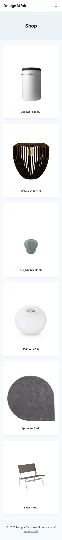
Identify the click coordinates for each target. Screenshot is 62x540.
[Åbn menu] (56, 5)
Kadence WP (31, 531)
